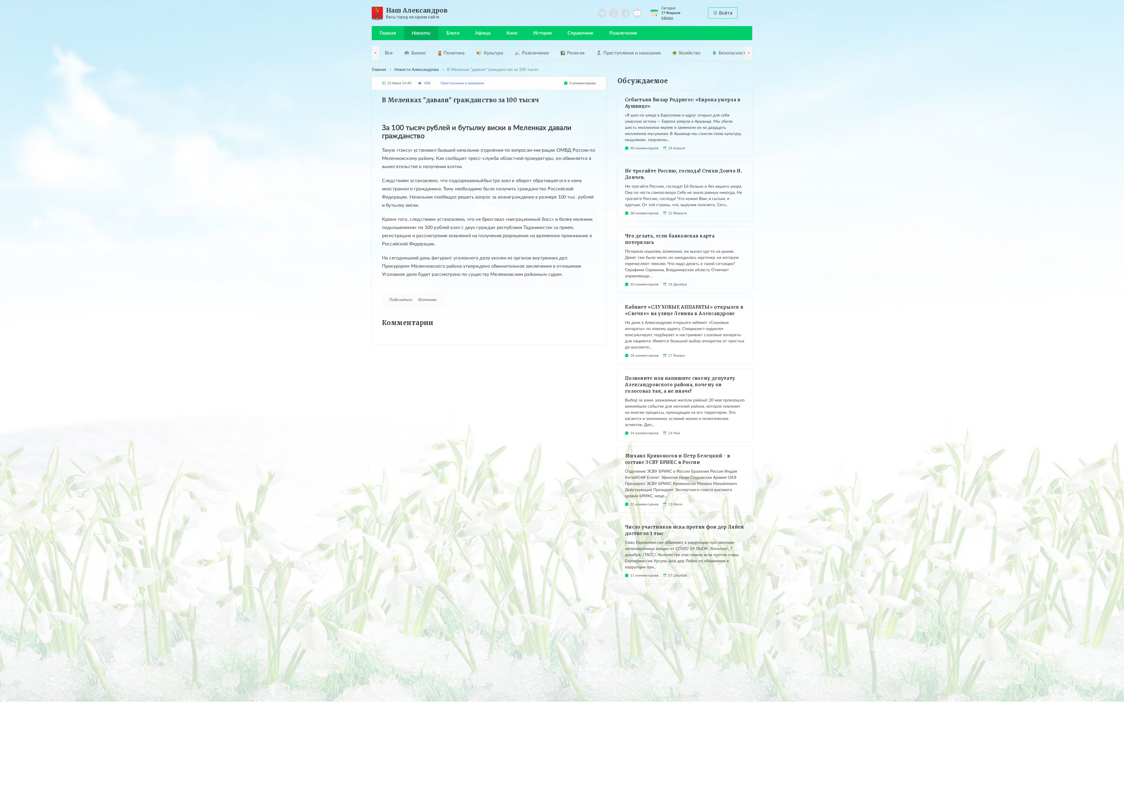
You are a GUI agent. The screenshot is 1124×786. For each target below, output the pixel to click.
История (542, 33)
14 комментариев (644, 433)
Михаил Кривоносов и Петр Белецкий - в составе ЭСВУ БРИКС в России (677, 459)
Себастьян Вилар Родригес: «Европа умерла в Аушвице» (683, 103)
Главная (388, 33)
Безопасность (733, 53)
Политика (454, 53)
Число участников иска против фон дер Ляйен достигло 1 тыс (684, 530)
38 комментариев (644, 213)
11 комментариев (644, 504)
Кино (512, 33)
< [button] (375, 53)
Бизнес (418, 53)
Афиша (667, 18)
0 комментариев (582, 83)
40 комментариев (644, 148)
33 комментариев (644, 284)
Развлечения (623, 33)
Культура (493, 53)
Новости (421, 33)
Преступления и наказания (632, 53)
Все (389, 53)
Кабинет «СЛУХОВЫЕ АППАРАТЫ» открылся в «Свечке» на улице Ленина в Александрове (684, 310)
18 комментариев (644, 355)
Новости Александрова (416, 70)
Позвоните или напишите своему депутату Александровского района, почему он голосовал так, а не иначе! (680, 384)
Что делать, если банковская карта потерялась (670, 239)
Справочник (581, 33)
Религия (576, 53)
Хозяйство (689, 53)
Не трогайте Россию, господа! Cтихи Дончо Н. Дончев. (683, 174)
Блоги (452, 33)
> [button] (749, 53)
